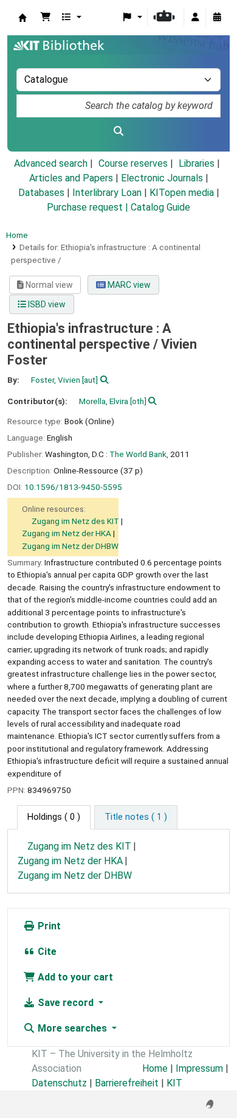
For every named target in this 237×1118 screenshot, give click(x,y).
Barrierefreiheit (127, 1083)
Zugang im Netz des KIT (75, 521)
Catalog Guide (160, 207)
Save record (65, 1002)
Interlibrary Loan (107, 192)
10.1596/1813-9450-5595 (73, 487)
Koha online (22, 17)
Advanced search (51, 163)
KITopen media (181, 192)
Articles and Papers (71, 178)
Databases (41, 192)
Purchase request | (89, 207)
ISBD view (46, 304)
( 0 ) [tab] (53, 817)
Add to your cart (74, 977)
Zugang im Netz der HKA (66, 533)
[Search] (118, 131)
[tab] (135, 817)
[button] (45, 17)
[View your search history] (217, 17)
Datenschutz (59, 1083)
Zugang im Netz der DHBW (70, 546)
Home (17, 235)
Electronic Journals (162, 178)
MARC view (128, 285)
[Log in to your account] (195, 17)
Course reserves (133, 163)
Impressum (199, 1068)
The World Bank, (138, 454)
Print (48, 926)
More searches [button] (72, 1028)
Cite (46, 951)
